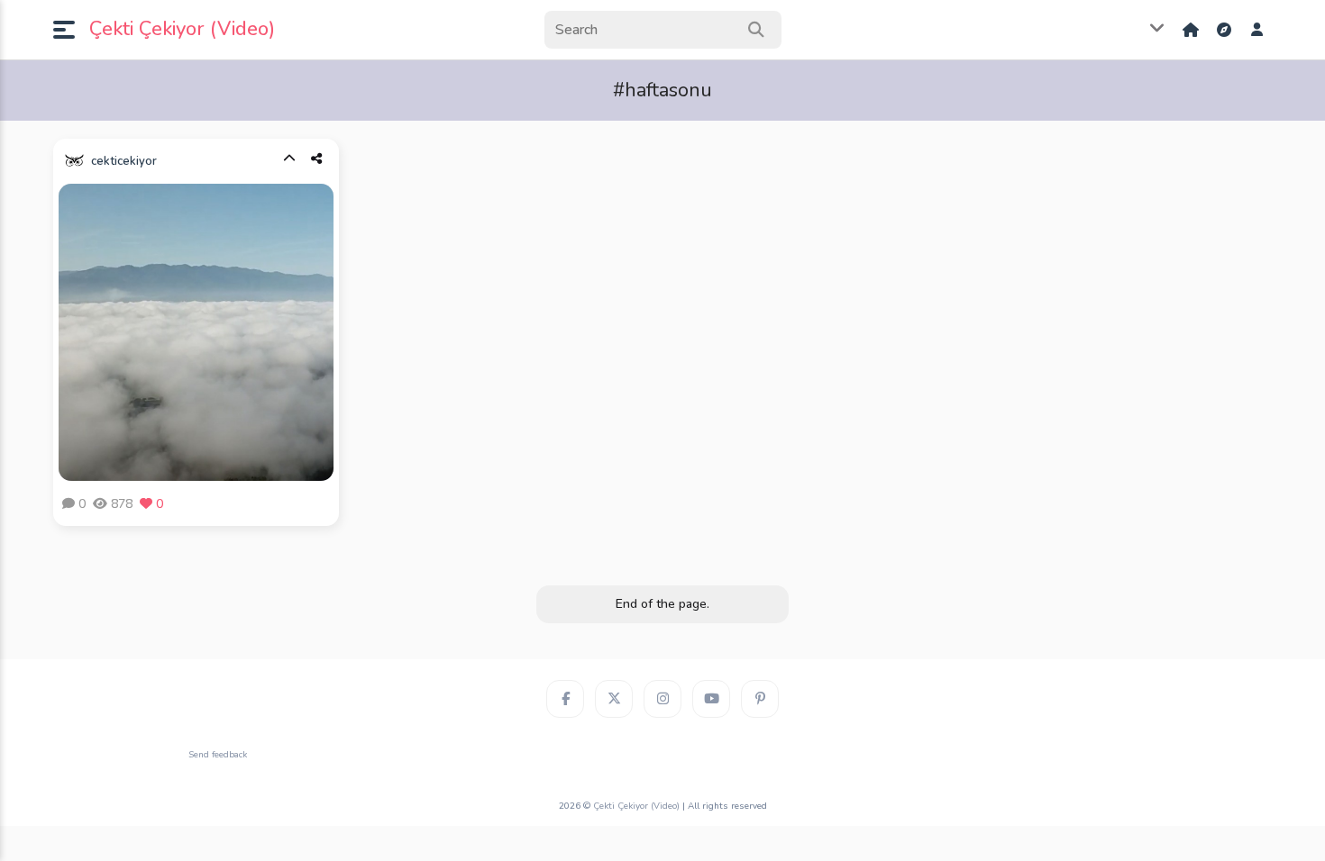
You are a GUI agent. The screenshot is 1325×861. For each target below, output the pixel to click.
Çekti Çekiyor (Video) (182, 28)
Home (1192, 30)
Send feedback (217, 754)
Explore (1226, 30)
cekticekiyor (124, 161)
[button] (71, 30)
